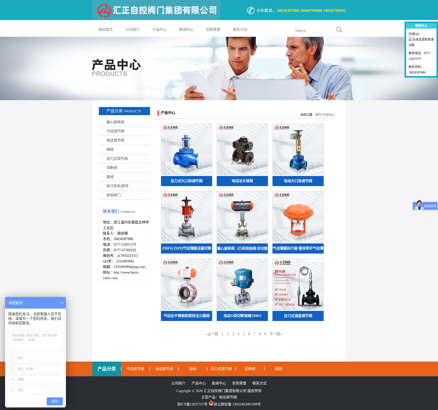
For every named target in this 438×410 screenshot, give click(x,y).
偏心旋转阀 (115, 122)
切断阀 (111, 168)
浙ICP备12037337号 (192, 404)
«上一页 (212, 334)
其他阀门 (113, 195)
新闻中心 (186, 29)
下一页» (275, 334)
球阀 (110, 149)
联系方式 (240, 29)
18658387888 (417, 72)
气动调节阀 (115, 131)
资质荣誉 (213, 29)
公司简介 (132, 29)
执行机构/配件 (117, 186)
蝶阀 (110, 177)
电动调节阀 (115, 140)
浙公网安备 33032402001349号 (237, 404)
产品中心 (159, 29)
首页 (318, 115)
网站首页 (106, 29)
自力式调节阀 (117, 159)
